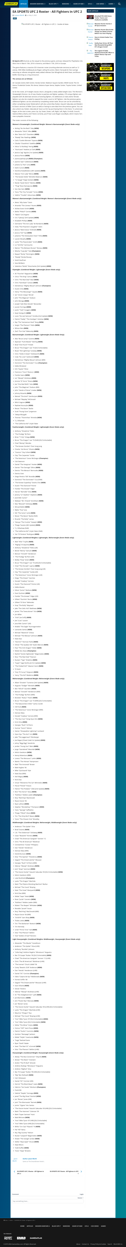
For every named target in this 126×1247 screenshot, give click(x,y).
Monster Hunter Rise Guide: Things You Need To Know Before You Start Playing (104, 31)
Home (22, 1226)
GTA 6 (90, 4)
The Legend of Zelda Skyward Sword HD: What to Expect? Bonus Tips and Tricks (104, 53)
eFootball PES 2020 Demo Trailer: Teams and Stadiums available (103, 18)
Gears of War (78, 4)
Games (111, 4)
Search (110, 1244)
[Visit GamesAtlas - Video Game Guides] (36, 1238)
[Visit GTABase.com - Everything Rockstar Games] (21, 1238)
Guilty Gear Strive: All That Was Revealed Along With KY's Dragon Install (104, 45)
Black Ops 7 (53, 4)
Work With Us (118, 1244)
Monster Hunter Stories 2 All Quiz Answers (103, 25)
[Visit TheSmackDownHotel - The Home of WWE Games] (8, 1238)
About (78, 1244)
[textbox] (47, 1201)
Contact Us (85, 1244)
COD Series (100, 4)
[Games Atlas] (11, 4)
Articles (23, 4)
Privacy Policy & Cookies (98, 1244)
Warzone (65, 4)
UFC (15, 18)
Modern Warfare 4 (37, 4)
